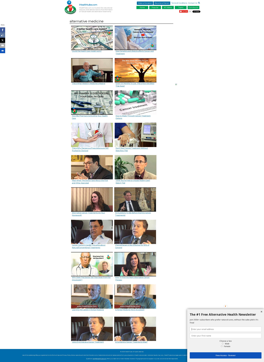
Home (142, 7)
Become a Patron (162, 3)
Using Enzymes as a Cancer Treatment (88, 342)
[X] (2, 40)
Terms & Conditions (179, 3)
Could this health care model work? (87, 51)
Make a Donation (145, 3)
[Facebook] (2, 30)
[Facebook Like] (2, 35)
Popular (155, 7)
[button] (226, 314)
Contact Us (192, 3)
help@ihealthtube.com (100, 358)
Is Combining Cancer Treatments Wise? (131, 342)
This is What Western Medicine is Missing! (88, 84)
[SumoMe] (2, 50)
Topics (180, 7)
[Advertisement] (188, 50)
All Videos (168, 7)
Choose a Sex (226, 341)
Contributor (193, 7)
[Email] (2, 45)
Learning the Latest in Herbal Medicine (88, 310)
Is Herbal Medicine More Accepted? (129, 310)
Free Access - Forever (226, 355)
